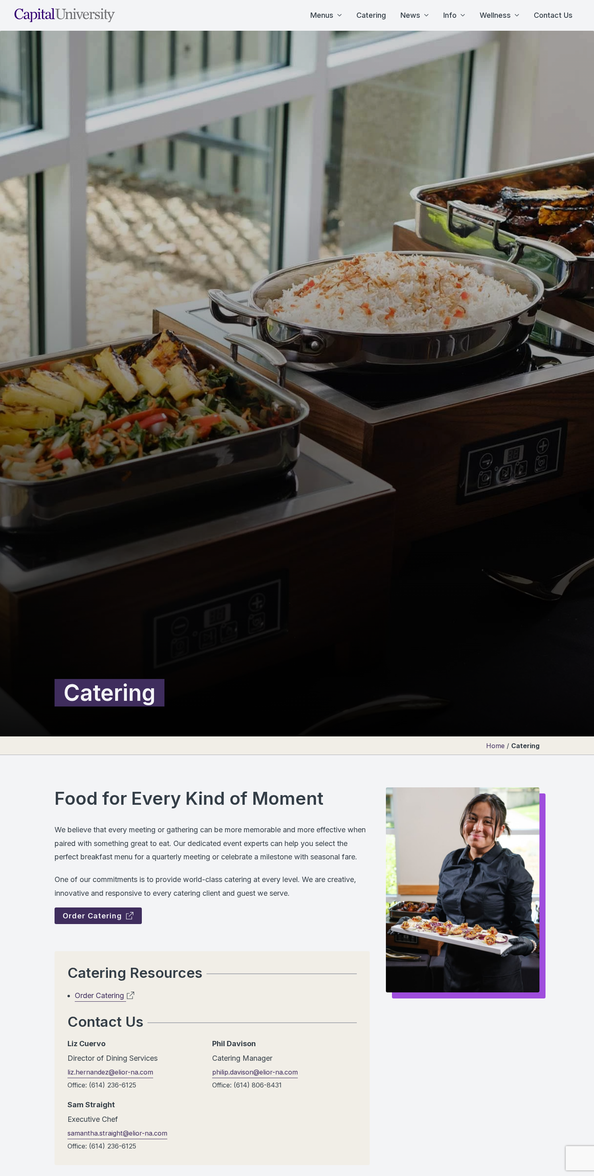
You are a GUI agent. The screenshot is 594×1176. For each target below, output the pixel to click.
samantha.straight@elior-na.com (117, 1133)
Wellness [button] (495, 15)
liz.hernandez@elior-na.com (110, 1072)
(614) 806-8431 (258, 1085)
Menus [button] (321, 15)
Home (495, 746)
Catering (371, 15)
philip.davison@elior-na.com (255, 1072)
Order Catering (93, 916)
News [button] (410, 15)
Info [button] (450, 15)
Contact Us (553, 15)
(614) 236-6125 (112, 1085)
